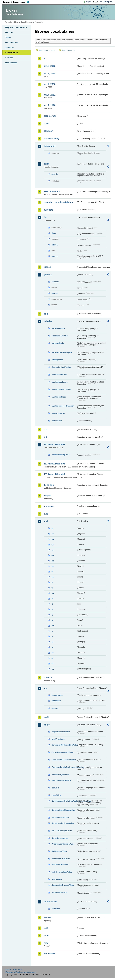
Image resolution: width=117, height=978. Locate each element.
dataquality (50, 146)
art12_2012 (50, 66)
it (52, 604)
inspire (47, 495)
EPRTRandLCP (52, 191)
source (55, 293)
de (53, 555)
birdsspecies (57, 360)
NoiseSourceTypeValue (62, 831)
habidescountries (59, 374)
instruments (57, 421)
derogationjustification (61, 367)
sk (53, 663)
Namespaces (11, 63)
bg (53, 539)
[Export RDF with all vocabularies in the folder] (108, 146)
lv (52, 620)
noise (47, 725)
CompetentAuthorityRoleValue (64, 745)
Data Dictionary (27, 22)
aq (45, 58)
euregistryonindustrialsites (58, 202)
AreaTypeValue (58, 739)
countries (56, 909)
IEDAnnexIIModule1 (54, 444)
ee (53, 566)
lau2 (46, 521)
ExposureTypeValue (60, 775)
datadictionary (51, 138)
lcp (45, 688)
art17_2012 (50, 95)
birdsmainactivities (60, 336)
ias (45, 429)
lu (52, 615)
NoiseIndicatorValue (60, 818)
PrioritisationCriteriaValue (63, 844)
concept (55, 282)
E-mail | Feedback (13, 969)
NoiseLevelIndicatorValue (63, 823)
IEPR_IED (49, 485)
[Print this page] (93, 2)
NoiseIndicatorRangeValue (63, 810)
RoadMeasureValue (60, 864)
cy (53, 544)
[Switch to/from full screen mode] (97, 2)
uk (53, 669)
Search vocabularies (47, 50)
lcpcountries (57, 695)
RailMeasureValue (59, 851)
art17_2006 (50, 84)
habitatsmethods (59, 397)
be (53, 534)
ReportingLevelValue (61, 859)
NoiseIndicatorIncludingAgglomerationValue (64, 801)
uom (46, 935)
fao (45, 217)
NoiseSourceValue (60, 838)
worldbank (49, 953)
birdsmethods (58, 343)
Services (9, 58)
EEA (17, 2)
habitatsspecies (58, 413)
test (46, 928)
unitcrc (55, 256)
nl (52, 631)
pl (52, 636)
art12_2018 (50, 73)
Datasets (9, 32)
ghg (46, 314)
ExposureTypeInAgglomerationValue (64, 767)
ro (52, 647)
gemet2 (48, 274)
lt (52, 609)
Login (88, 2)
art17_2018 (50, 105)
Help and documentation (16, 27)
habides (48, 321)
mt (53, 626)
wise (46, 943)
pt (52, 642)
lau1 (46, 514)
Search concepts (68, 50)
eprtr (46, 164)
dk (53, 561)
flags (54, 233)
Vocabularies (11, 52)
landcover (49, 506)
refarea (55, 245)
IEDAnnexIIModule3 (54, 463)
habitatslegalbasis (59, 382)
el (52, 571)
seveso (48, 917)
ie (52, 598)
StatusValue (57, 879)
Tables (8, 37)
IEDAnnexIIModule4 (54, 474)
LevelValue (56, 795)
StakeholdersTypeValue (62, 872)
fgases (47, 267)
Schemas (9, 47)
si (52, 658)
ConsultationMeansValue (62, 752)
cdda (46, 123)
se (53, 653)
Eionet (16, 22)
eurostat (48, 210)
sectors (55, 708)
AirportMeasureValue (61, 732)
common (48, 131)
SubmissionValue (59, 892)
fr (52, 588)
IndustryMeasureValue (61, 780)
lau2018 (48, 677)
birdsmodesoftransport (62, 352)
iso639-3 (55, 788)
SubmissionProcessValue (63, 885)
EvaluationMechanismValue (64, 760)
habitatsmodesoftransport (63, 406)
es (53, 577)
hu (53, 593)
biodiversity (50, 116)
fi (52, 582)
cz (53, 550)
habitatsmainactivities (61, 389)
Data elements (11, 42)
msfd (46, 717)
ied (45, 437)
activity (55, 174)
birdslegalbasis (58, 328)
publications (50, 901)
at (52, 528)
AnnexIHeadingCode (60, 455)
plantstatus (56, 701)
